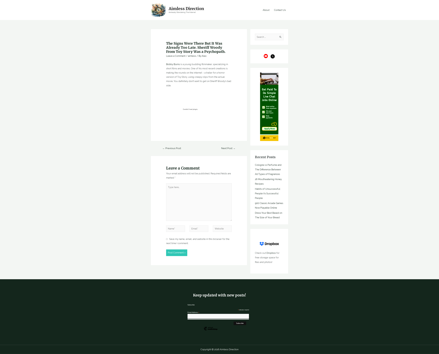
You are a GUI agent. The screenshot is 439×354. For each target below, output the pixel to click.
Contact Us (280, 10)
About (266, 10)
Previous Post (171, 148)
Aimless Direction (186, 8)
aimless (192, 56)
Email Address (193, 312)
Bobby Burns (173, 64)
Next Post (228, 148)
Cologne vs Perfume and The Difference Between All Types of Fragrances (268, 169)
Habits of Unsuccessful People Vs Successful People (267, 193)
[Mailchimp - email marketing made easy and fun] (210, 330)
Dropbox (271, 253)
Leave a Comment (175, 56)
